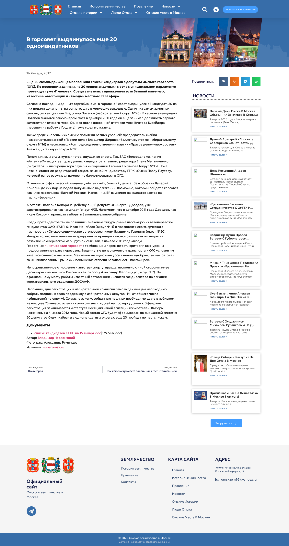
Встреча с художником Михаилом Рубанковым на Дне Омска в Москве (233, 325)
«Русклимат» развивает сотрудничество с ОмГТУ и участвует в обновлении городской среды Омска (230, 209)
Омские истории (83, 12)
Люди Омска (121, 12)
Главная (74, 6)
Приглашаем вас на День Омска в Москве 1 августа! (234, 394)
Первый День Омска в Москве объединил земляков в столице (234, 112)
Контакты (128, 482)
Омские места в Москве (165, 12)
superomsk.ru (53, 347)
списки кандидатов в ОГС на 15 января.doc (67, 333)
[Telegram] (31, 511)
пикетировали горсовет (63, 246)
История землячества (107, 6)
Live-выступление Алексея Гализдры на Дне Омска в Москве (230, 297)
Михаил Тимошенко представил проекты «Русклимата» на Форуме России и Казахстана (234, 266)
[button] (204, 9)
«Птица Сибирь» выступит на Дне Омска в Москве (231, 358)
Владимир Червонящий (56, 338)
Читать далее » (218, 126)
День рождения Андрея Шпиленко (228, 172)
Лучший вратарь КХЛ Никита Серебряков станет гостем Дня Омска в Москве (233, 142)
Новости (168, 6)
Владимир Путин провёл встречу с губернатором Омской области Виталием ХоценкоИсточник (230, 240)
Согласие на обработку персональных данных (144, 541)
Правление (143, 6)
